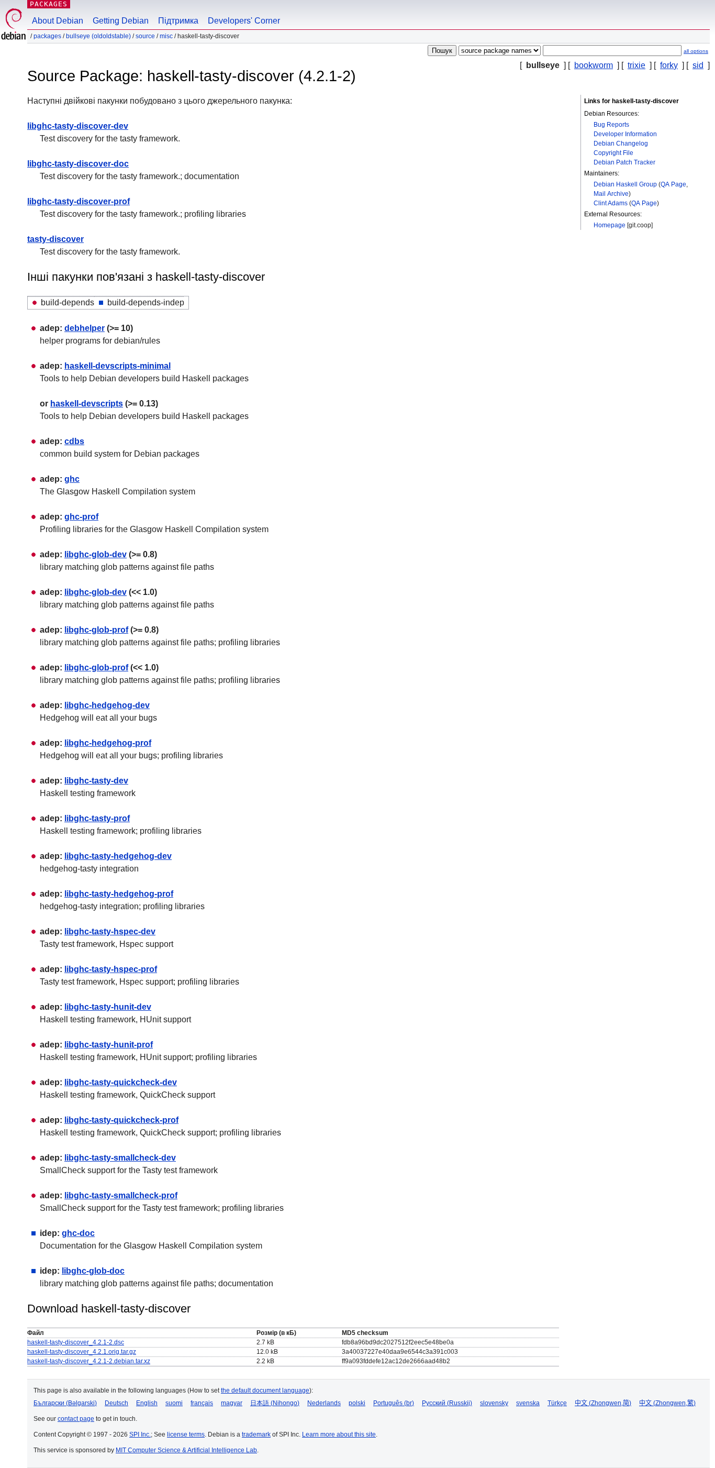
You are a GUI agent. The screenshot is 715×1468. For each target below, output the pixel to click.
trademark (256, 1434)
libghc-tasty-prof (97, 818)
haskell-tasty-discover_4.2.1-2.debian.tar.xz (88, 1361)
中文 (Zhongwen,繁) (667, 1403)
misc (166, 36)
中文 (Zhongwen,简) (603, 1403)
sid (697, 65)
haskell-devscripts (86, 403)
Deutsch (116, 1403)
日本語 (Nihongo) (274, 1403)
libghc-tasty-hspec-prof (110, 969)
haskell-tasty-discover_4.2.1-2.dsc (75, 1342)
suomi (174, 1403)
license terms (186, 1434)
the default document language (265, 1390)
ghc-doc (78, 1233)
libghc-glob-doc (93, 1270)
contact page (76, 1418)
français (202, 1403)
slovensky (494, 1403)
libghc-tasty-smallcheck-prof (120, 1195)
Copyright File (613, 153)
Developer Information (625, 134)
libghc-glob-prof (96, 629)
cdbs (74, 441)
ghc (72, 478)
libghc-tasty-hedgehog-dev (118, 856)
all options (696, 51)
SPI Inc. (140, 1434)
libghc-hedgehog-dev (107, 705)
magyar (231, 1403)
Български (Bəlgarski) (65, 1403)
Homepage (609, 225)
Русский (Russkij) (447, 1403)
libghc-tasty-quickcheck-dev (120, 1082)
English (147, 1403)
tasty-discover (55, 239)
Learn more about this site (339, 1434)
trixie (636, 65)
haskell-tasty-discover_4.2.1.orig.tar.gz (81, 1351)
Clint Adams (611, 203)
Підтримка (178, 20)
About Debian (57, 20)
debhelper (84, 328)
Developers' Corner (244, 20)
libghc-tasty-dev (96, 780)
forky (669, 65)
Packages (49, 4)
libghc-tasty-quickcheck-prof (121, 1120)
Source (145, 36)
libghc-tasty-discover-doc (78, 163)
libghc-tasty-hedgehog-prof (118, 893)
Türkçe (557, 1403)
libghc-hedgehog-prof (107, 742)
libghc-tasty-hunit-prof (108, 1044)
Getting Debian (121, 20)
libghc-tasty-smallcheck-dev (120, 1157)
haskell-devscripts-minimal (117, 365)
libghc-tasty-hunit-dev (107, 1006)
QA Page (673, 184)
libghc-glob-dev (95, 554)
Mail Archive (611, 193)
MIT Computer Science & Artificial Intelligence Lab (186, 1450)
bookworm (593, 65)
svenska (528, 1403)
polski (357, 1403)
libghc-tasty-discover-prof (78, 201)
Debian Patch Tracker (624, 162)
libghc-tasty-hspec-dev (109, 931)
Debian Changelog (621, 143)
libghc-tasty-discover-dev (77, 126)
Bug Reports (611, 124)
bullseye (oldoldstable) (98, 36)
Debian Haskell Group (625, 184)
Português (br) (393, 1403)
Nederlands (324, 1403)
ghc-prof (81, 516)
